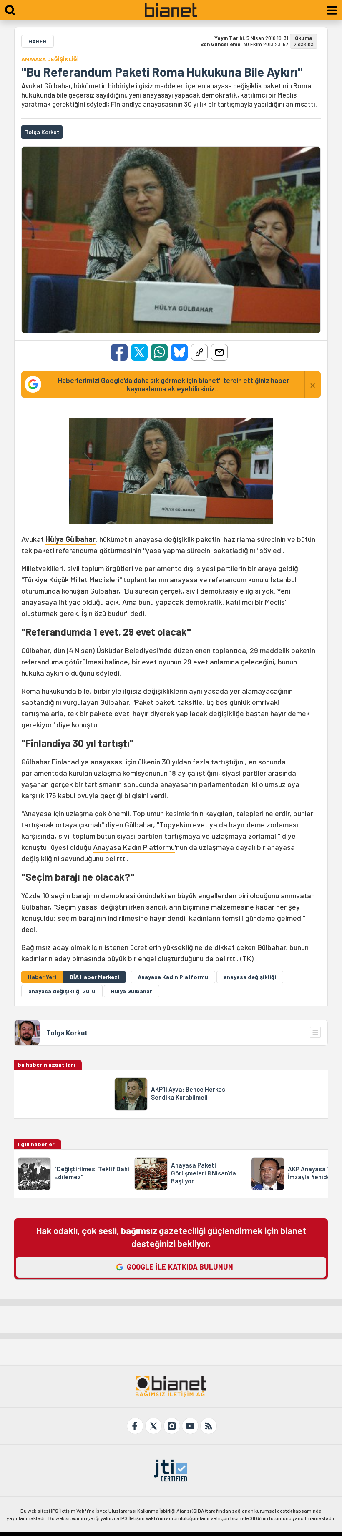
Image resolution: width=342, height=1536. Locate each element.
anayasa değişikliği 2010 (62, 991)
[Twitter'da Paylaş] (139, 352)
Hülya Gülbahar (70, 539)
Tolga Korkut (67, 1032)
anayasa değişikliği (250, 976)
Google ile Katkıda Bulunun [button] (180, 1266)
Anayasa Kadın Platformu (134, 847)
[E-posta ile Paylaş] (219, 352)
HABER (37, 41)
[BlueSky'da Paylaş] (179, 352)
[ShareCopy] (199, 352)
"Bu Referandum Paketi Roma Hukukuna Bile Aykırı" (162, 71)
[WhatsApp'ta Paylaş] (159, 352)
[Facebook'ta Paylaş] (119, 352)
